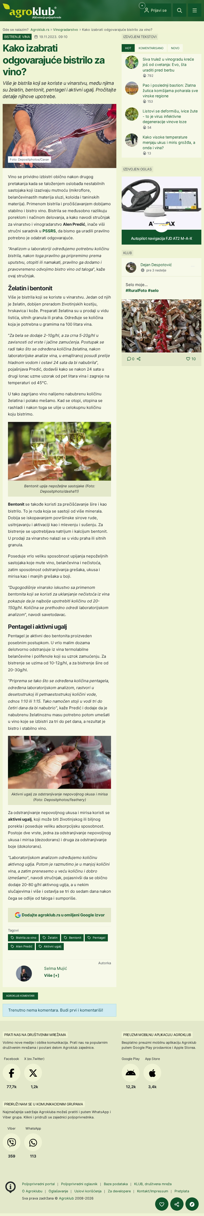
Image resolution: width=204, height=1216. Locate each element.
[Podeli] (177, 1204)
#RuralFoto (136, 290)
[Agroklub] (32, 10)
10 (194, 359)
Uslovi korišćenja (87, 1191)
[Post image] (161, 325)
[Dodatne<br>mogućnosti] (192, 1204)
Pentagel (98, 938)
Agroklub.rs (40, 30)
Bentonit (74, 938)
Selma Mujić (55, 968)
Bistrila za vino (25, 938)
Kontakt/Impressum (152, 1191)
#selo (153, 290)
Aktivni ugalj (52, 946)
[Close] (179, 10)
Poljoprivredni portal (39, 1184)
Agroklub (66, 1198)
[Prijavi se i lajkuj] (161, 1204)
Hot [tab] (128, 48)
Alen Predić (23, 946)
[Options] (192, 266)
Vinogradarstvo (65, 30)
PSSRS (49, 230)
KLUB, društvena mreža (153, 1184)
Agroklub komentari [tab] (20, 995)
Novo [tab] (175, 48)
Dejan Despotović (156, 264)
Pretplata (182, 1191)
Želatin (52, 938)
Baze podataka (116, 1184)
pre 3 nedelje (156, 270)
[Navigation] (194, 10)
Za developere (119, 1191)
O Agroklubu (32, 1191)
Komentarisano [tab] (151, 48)
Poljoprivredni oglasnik (80, 1184)
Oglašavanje (58, 1191)
